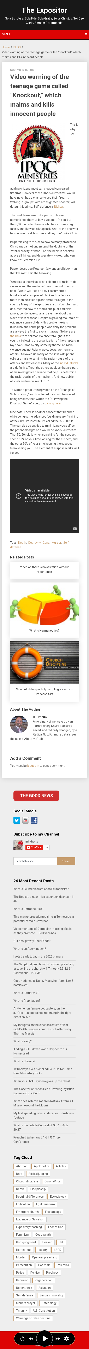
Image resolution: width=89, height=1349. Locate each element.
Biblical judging (38, 1173)
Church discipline (27, 1181)
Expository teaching (29, 1227)
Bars (19, 1173)
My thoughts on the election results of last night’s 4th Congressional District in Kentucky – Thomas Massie (43, 1029)
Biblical (58, 206)
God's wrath (43, 1234)
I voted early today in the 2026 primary (38, 956)
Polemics (63, 1265)
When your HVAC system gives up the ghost (41, 1081)
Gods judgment (26, 1242)
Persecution (24, 1265)
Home (6, 47)
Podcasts (44, 1265)
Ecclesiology (58, 1196)
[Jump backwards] (31, 1339)
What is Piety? (22, 1041)
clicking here (52, 403)
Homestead (23, 1249)
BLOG (17, 47)
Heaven (47, 1242)
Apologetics (41, 1166)
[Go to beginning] (22, 1339)
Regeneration (44, 1280)
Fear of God (55, 1227)
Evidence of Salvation (30, 1219)
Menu (6, 34)
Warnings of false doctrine (33, 1318)
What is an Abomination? (29, 948)
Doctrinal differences (30, 1196)
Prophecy (52, 1272)
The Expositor (44, 10)
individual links (69, 363)
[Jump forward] (58, 1339)
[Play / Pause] (44, 1338)
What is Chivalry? (24, 1061)
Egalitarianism (45, 1204)
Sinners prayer (25, 1303)
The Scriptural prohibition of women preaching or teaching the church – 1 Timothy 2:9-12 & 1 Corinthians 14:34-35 (43, 969)
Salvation (44, 1287)
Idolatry (43, 1249)
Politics (35, 1272)
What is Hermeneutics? (28, 908)
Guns (46, 542)
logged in (33, 765)
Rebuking (22, 1280)
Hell (61, 1242)
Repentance (24, 1287)
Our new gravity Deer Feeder (32, 941)
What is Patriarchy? (25, 992)
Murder (56, 542)
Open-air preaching (44, 1257)
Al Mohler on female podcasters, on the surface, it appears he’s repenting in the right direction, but (42, 1013)
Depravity (34, 542)
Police (20, 1272)
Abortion (22, 1166)
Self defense (24, 1295)
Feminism (22, 1234)
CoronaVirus (52, 1181)
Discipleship (38, 1189)
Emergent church (27, 1211)
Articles (61, 1166)
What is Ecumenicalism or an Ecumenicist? (41, 889)
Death (22, 542)
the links (15, 336)
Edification (23, 1204)
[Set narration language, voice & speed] (67, 1339)
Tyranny (21, 1310)
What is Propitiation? (26, 1000)
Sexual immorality (51, 1295)
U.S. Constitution (44, 1310)
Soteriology (49, 1303)
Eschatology (53, 1211)
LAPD (57, 1249)
